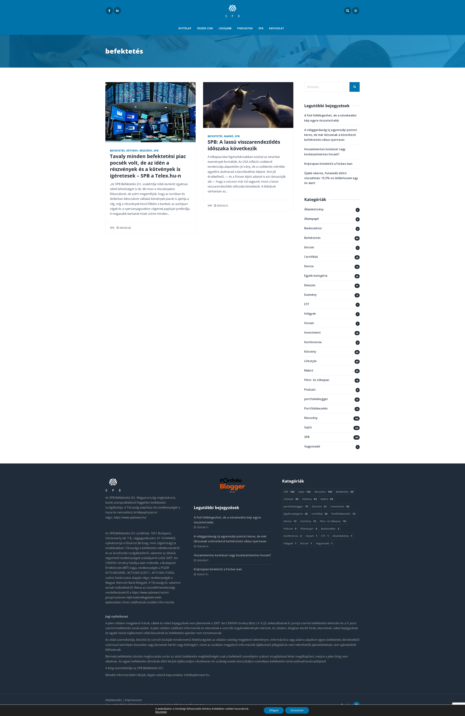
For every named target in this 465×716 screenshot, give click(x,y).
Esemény (310, 295)
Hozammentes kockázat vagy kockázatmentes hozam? (232, 555)
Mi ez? (232, 491)
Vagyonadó (312, 446)
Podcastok (245, 28)
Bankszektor (313, 228)
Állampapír (311, 219)
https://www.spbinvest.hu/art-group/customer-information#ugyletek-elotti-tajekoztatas (137, 597)
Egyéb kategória (315, 276)
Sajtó (308, 427)
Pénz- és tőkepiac (316, 380)
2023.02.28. (125, 227)
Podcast (310, 390)
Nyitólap (184, 28)
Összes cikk (205, 28)
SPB (260, 28)
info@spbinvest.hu (196, 675)
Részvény (146, 150)
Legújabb (225, 28)
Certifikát (311, 257)
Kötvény (132, 150)
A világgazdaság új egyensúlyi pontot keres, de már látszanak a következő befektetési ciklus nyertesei (330, 135)
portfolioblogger (316, 399)
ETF (306, 304)
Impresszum (133, 700)
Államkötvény (314, 209)
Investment (312, 332)
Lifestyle (310, 361)
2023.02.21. (222, 205)
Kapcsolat (276, 28)
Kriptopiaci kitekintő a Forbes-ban (328, 164)
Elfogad (273, 710)
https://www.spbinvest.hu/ (130, 517)
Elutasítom (297, 710)
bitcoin (309, 247)
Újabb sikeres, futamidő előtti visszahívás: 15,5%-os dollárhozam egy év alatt (331, 178)
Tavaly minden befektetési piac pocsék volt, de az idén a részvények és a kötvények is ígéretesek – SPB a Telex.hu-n (148, 166)
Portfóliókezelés (316, 408)
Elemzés (310, 285)
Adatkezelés (113, 700)
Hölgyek (310, 314)
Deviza (309, 266)
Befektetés (117, 150)
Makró (228, 136)
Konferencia (313, 342)
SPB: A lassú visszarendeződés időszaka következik (244, 145)
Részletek (161, 712)
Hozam (309, 323)
